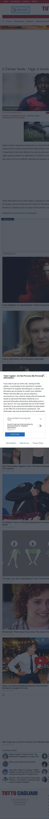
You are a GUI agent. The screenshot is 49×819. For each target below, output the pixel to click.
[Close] (44, 376)
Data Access (24, 443)
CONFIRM (14, 434)
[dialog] (24, 409)
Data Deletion (11, 443)
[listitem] (24, 419)
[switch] (40, 426)
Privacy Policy (38, 443)
